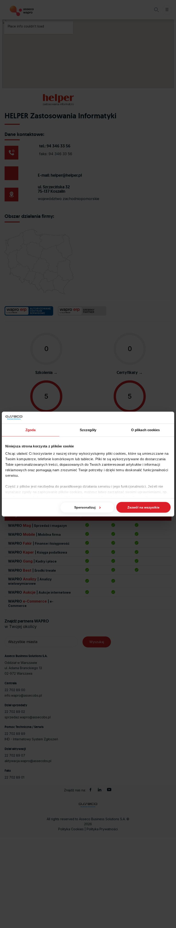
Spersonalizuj (85, 507)
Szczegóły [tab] (88, 430)
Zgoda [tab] (30, 430)
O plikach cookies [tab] (145, 430)
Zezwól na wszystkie (143, 507)
